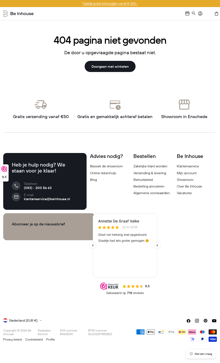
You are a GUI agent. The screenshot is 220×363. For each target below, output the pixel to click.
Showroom (185, 179)
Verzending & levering (149, 173)
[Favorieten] (208, 13)
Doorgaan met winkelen (110, 66)
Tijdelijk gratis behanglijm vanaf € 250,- (110, 4)
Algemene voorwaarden (151, 193)
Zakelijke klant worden (150, 166)
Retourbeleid (143, 179)
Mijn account (187, 173)
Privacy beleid (12, 339)
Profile (50, 339)
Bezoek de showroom (106, 166)
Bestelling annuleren (148, 186)
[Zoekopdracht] (193, 13)
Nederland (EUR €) (23, 320)
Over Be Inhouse (189, 186)
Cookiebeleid (34, 339)
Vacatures (184, 193)
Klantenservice (188, 166)
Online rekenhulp (103, 173)
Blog (93, 179)
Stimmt (43, 334)
